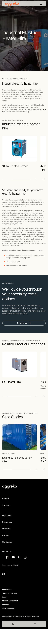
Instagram (24, 557)
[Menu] (41, 4)
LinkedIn (18, 557)
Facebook (6, 557)
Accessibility (7, 589)
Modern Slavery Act (10, 601)
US (3, 574)
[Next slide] (43, 179)
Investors (6, 529)
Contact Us (7, 542)
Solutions (6, 505)
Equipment (6, 515)
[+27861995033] (13, 624)
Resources (7, 522)
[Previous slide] (36, 179)
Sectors (5, 498)
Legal (4, 597)
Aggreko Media (12, 557)
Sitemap (5, 605)
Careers (5, 535)
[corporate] (12, 3)
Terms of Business (9, 593)
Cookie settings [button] (8, 608)
